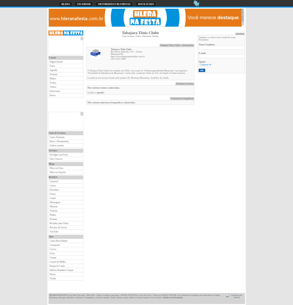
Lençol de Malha (57, 261)
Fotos (52, 66)
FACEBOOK (84, 4)
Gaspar (53, 257)
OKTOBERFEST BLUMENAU (114, 4)
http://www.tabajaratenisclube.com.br (128, 56)
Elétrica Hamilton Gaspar (61, 270)
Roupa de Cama (57, 266)
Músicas (54, 206)
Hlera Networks (79, 295)
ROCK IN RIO (146, 4)
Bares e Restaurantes (59, 141)
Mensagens (55, 202)
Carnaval (54, 181)
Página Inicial (56, 61)
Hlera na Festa (56, 168)
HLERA (65, 4)
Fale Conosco (56, 158)
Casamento (55, 245)
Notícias (53, 74)
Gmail (52, 198)
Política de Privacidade (173, 297)
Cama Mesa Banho (59, 240)
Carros (53, 185)
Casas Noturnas (57, 137)
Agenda (53, 70)
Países (53, 274)
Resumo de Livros (58, 227)
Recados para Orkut (59, 223)
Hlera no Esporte (58, 172)
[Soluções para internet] (235, 297)
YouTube (54, 231)
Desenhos (54, 189)
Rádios (53, 78)
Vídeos (53, 87)
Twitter (53, 82)
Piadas (53, 215)
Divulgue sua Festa (59, 154)
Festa (52, 253)
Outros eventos (57, 145)
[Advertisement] (65, 46)
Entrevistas (55, 91)
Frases (53, 194)
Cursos (53, 249)
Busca (52, 95)
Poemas (53, 219)
